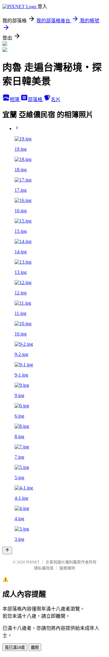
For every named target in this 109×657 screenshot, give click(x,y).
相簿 (15, 99)
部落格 (36, 99)
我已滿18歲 (15, 647)
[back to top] (7, 550)
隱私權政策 (44, 568)
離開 (35, 647)
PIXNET (33, 562)
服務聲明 (67, 568)
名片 (56, 99)
